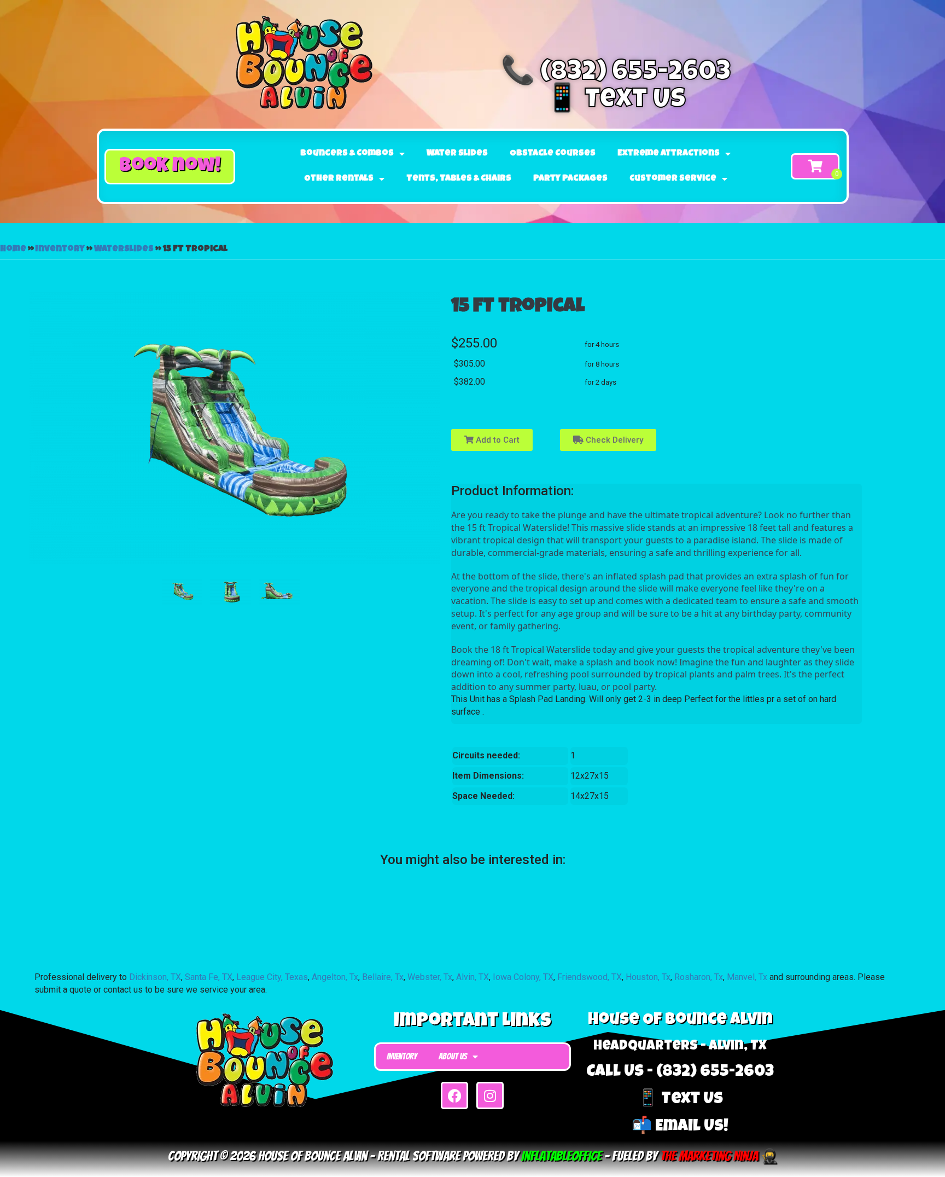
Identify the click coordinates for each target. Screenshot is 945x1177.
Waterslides (124, 249)
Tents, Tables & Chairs (458, 179)
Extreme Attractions (668, 153)
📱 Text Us (615, 101)
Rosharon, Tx (698, 977)
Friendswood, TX (589, 977)
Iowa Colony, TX (523, 977)
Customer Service (672, 179)
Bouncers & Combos (347, 153)
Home (13, 249)
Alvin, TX (472, 977)
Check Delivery (613, 440)
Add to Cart (497, 440)
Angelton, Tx (335, 977)
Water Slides (457, 153)
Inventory (60, 249)
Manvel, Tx (747, 977)
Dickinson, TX (155, 977)
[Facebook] (454, 1095)
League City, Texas (272, 977)
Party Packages (570, 179)
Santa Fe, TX (208, 977)
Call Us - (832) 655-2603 (680, 1072)
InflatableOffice (561, 1156)
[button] (169, 166)
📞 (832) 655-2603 (616, 74)
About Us (453, 1056)
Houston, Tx (648, 977)
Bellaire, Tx (383, 977)
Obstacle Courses (553, 153)
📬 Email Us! (680, 1127)
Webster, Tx (429, 977)
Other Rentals (339, 179)
